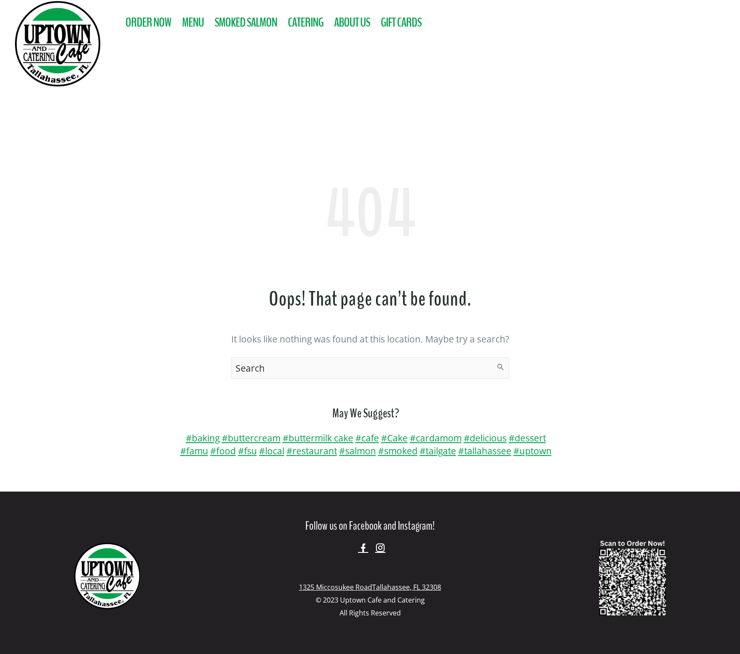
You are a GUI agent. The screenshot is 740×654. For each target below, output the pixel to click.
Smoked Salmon (246, 22)
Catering (305, 22)
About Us (352, 22)
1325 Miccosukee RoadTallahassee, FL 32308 (370, 587)
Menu (193, 22)
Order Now (148, 22)
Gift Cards (401, 22)
